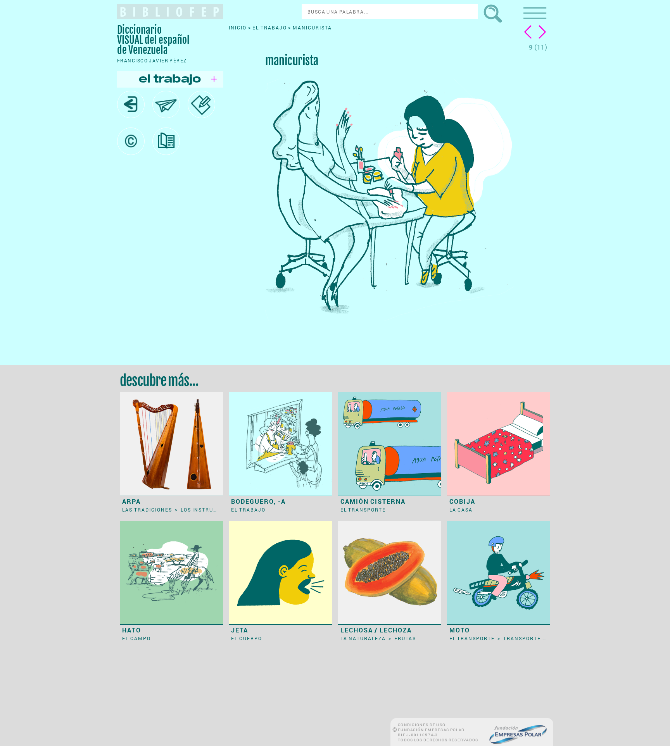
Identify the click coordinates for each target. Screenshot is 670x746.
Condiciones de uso (422, 724)
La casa (461, 510)
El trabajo (270, 27)
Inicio (238, 27)
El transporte (363, 510)
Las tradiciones (147, 510)
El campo (136, 638)
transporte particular (540, 638)
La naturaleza (363, 638)
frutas (405, 638)
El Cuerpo (246, 638)
